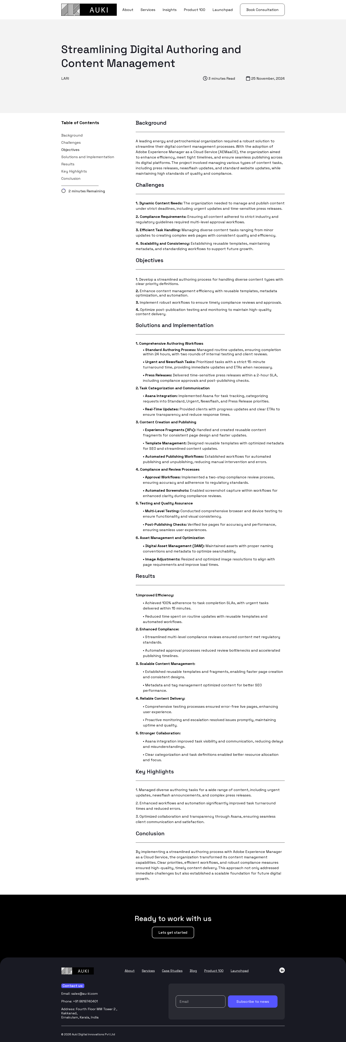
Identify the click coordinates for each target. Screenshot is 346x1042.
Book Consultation (262, 9)
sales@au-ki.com (84, 993)
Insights (170, 9)
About (127, 9)
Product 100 (194, 9)
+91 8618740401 (85, 1001)
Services (148, 9)
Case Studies (172, 971)
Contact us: (73, 985)
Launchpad (222, 9)
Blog (193, 971)
